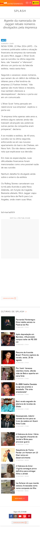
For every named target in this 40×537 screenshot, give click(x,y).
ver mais (18, 498)
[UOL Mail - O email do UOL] (27, 2)
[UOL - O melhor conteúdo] (3, 3)
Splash (20, 10)
